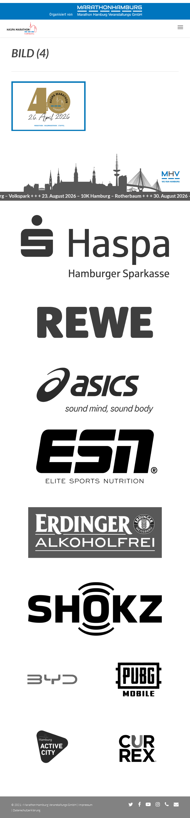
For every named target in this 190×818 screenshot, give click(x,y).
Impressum (85, 805)
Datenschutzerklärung (26, 810)
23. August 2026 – (82, 196)
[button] (180, 27)
